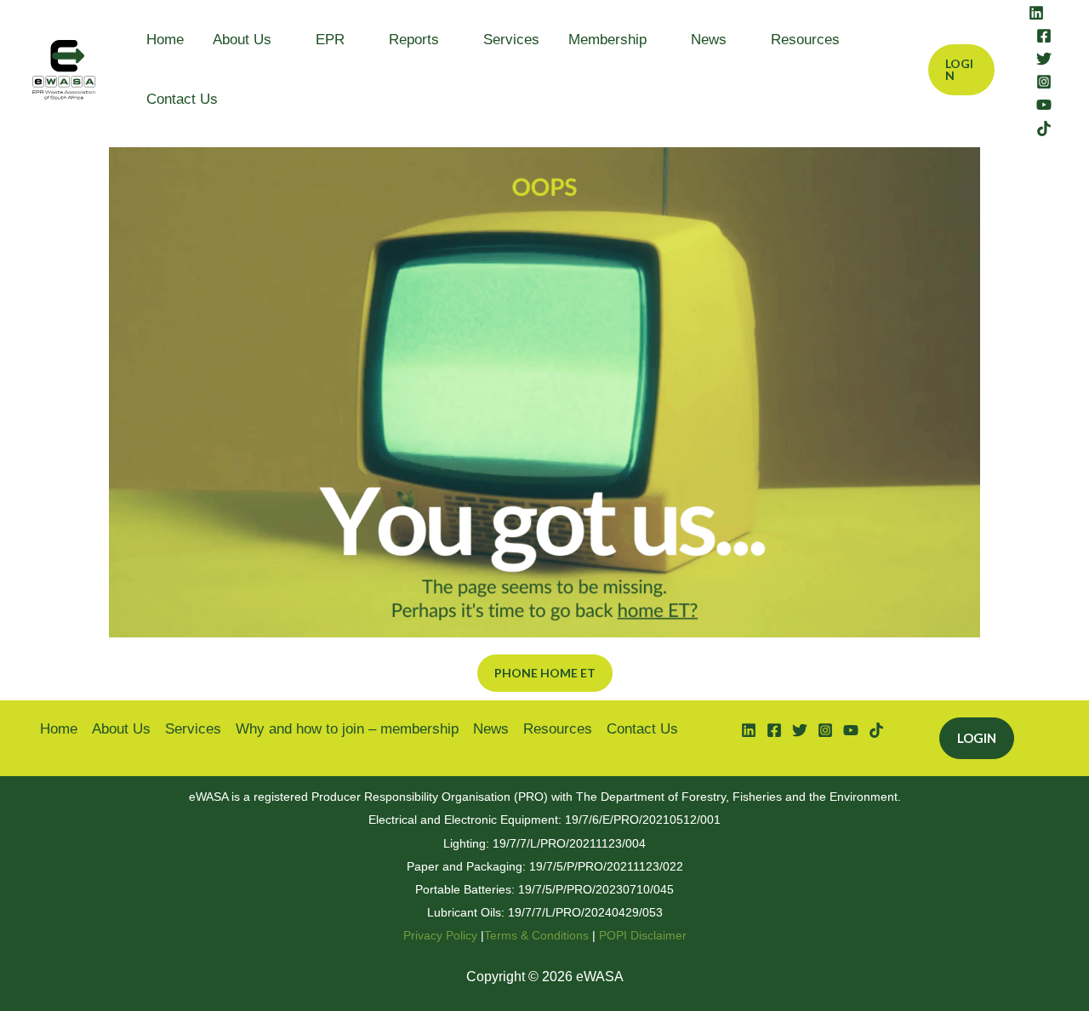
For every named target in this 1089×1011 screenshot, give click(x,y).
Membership (607, 39)
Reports (414, 39)
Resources (805, 39)
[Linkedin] (1036, 12)
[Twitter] (1044, 58)
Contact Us (182, 99)
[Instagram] (1044, 81)
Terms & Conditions (536, 935)
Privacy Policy (440, 935)
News (709, 39)
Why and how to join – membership (347, 729)
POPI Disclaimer (643, 935)
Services (511, 39)
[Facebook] (1044, 35)
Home (165, 39)
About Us (242, 39)
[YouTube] (1044, 104)
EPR (330, 39)
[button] (961, 69)
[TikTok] (1044, 128)
